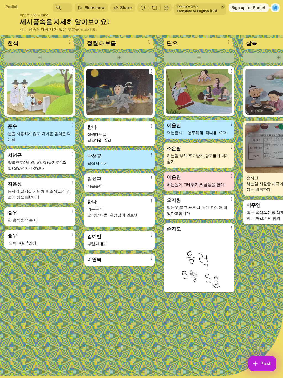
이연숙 (25, 15)
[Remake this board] (154, 7)
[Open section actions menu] (69, 42)
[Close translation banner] (223, 6)
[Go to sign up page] (275, 7)
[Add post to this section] (39, 58)
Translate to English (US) (197, 11)
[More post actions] (68, 73)
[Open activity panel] (142, 7)
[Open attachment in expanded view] (40, 92)
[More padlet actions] (166, 7)
